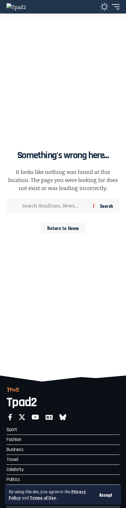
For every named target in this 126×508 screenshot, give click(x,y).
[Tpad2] (16, 7)
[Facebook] (10, 417)
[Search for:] (55, 206)
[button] (105, 495)
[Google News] (49, 417)
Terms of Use (43, 498)
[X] (22, 417)
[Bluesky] (63, 417)
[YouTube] (35, 417)
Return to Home (63, 228)
